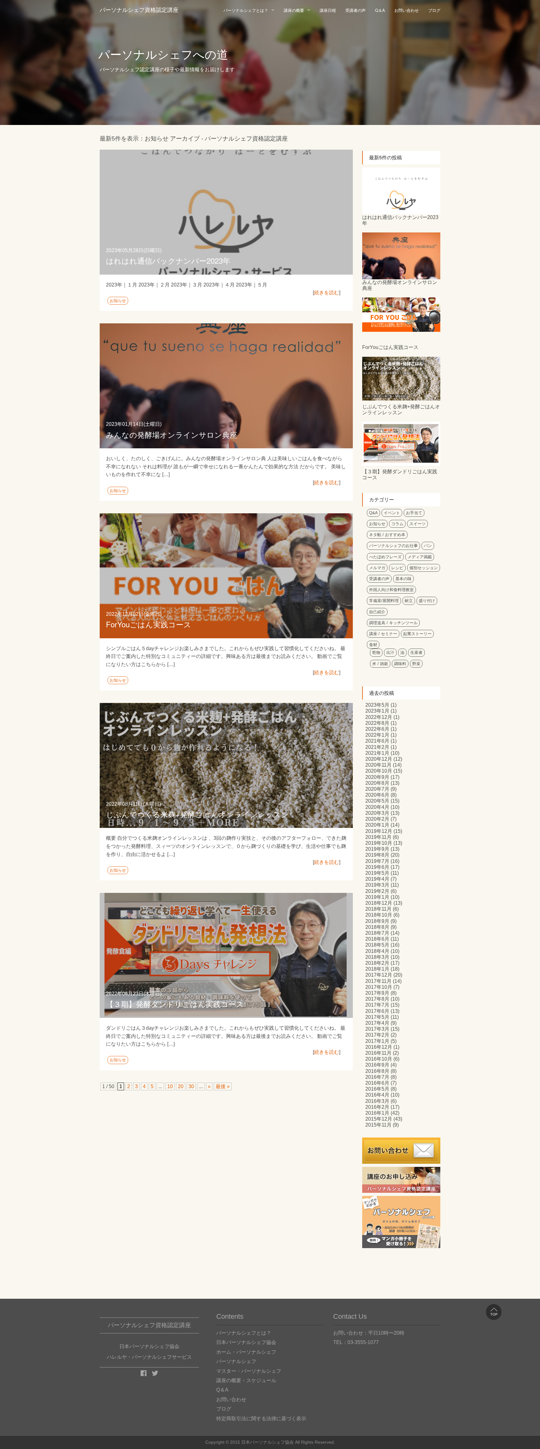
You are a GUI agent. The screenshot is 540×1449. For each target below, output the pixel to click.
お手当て (414, 512)
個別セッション (423, 567)
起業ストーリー (417, 633)
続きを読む (326, 292)
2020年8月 (377, 783)
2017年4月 (377, 1023)
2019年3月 (377, 885)
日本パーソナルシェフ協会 (246, 1342)
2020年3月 (377, 813)
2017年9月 (377, 993)
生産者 (416, 652)
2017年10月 (378, 987)
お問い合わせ (406, 10)
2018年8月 (377, 927)
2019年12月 (378, 831)
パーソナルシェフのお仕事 (393, 545)
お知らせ (118, 300)
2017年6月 (377, 1011)
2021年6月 (377, 741)
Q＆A (380, 10)
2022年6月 (377, 729)
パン (428, 545)
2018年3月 (377, 957)
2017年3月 (377, 1029)
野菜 (416, 663)
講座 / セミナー (383, 633)
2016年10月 (378, 1059)
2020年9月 (377, 777)
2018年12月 (378, 903)
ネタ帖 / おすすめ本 (387, 534)
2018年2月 (377, 963)
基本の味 (403, 578)
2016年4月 (377, 1095)
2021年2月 (377, 747)
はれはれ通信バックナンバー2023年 (168, 260)
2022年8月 (377, 723)
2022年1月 (377, 735)
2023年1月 (377, 711)
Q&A (373, 512)
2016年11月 (378, 1053)
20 (180, 1086)
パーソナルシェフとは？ (245, 10)
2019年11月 (378, 837)
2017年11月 (378, 981)
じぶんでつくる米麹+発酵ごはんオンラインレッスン (197, 814)
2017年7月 (377, 1005)
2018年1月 (377, 969)
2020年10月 (378, 771)
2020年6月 (377, 795)
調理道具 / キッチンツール (393, 622)
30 (191, 1086)
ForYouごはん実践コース (148, 624)
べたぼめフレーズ (385, 557)
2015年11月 (378, 1125)
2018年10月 (378, 915)
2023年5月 (377, 705)
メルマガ (377, 567)
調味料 (400, 663)
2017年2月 (377, 1035)
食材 (373, 644)
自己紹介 (377, 612)
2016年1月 (377, 1113)
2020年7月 (377, 789)
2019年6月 (377, 867)
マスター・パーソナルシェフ (248, 1371)
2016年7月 (377, 1077)
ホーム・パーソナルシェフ (246, 1352)
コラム (397, 523)
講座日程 (328, 10)
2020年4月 (377, 807)
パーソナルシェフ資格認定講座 (139, 10)
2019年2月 (377, 891)
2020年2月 (377, 819)
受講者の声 (355, 10)
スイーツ (417, 523)
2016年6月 (377, 1083)
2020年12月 (378, 759)
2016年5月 (377, 1089)
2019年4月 (377, 879)
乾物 (376, 652)
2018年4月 (377, 951)
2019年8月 (377, 855)
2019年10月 (378, 843)
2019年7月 (377, 861)
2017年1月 (377, 1041)
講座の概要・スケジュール (246, 1380)
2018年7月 (377, 933)
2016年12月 (378, 1047)
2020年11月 (378, 765)
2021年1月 (377, 753)
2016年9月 (377, 1065)
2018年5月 (377, 945)
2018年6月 (377, 939)
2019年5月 (377, 873)
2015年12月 (378, 1119)
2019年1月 (377, 897)
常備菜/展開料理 (384, 600)
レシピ (397, 567)
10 (170, 1086)
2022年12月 (378, 717)
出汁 (390, 652)
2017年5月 (377, 1017)
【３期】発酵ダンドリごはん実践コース (175, 1003)
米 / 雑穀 (380, 663)
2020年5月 (377, 801)
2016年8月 (377, 1071)
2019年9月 (377, 849)
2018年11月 (378, 909)
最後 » (223, 1086)
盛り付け (427, 600)
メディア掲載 (420, 557)
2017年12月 (378, 975)
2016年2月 (377, 1107)
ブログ (434, 10)
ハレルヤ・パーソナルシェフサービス (149, 1357)
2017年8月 (377, 999)
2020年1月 (377, 825)
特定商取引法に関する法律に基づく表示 (261, 1418)
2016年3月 (377, 1101)
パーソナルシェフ (236, 1361)
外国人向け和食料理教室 (391, 589)
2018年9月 (377, 921)
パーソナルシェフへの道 (163, 54)
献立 (409, 600)
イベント (392, 512)
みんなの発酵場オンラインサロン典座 (171, 434)
